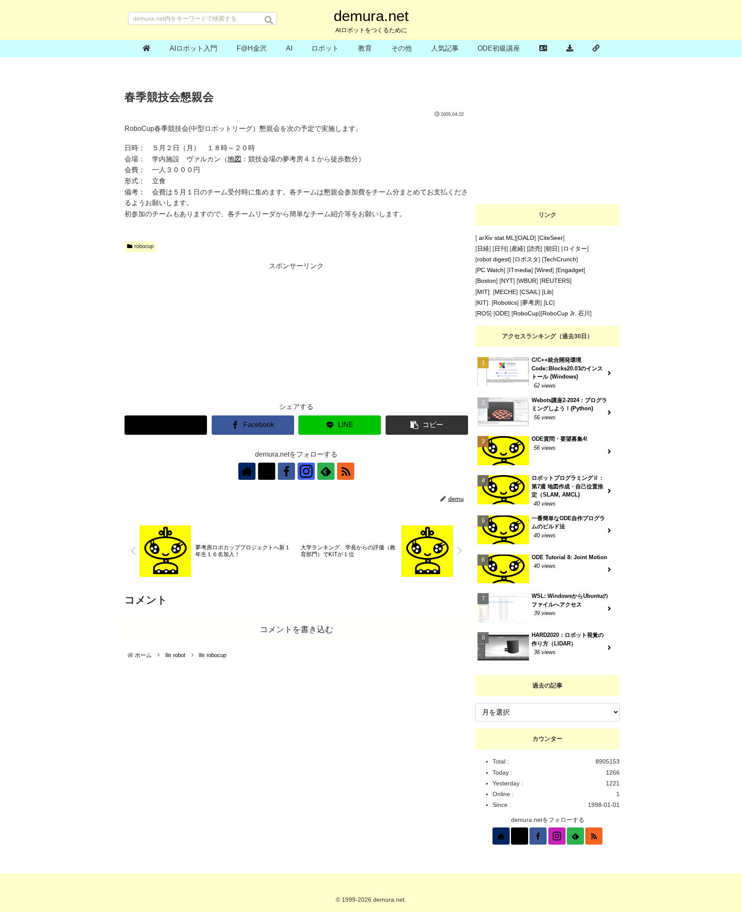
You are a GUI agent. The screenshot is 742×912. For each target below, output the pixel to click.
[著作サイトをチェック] (246, 471)
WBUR (527, 280)
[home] (146, 48)
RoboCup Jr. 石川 (566, 313)
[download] (570, 48)
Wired (544, 270)
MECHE (505, 291)
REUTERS (555, 280)
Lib (548, 291)
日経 (483, 248)
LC (549, 302)
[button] (269, 20)
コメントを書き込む (296, 629)
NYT (507, 280)
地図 (234, 159)
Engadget (570, 270)
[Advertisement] (296, 333)
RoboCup (526, 313)
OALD (526, 237)
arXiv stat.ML (495, 237)
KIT (482, 302)
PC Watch (490, 270)
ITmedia (520, 270)
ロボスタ (526, 259)
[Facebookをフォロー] (286, 471)
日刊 (500, 248)
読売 (535, 248)
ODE (501, 313)
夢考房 (531, 302)
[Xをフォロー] (266, 471)
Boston (486, 280)
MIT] (483, 291)
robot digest (493, 259)
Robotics (505, 302)
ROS (483, 313)
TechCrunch (560, 259)
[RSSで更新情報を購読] (345, 471)
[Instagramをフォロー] (306, 471)
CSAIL (529, 291)
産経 (517, 248)
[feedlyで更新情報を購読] (326, 471)
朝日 (552, 248)
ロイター (575, 248)
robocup (144, 246)
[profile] (543, 48)
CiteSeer (551, 237)
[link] (596, 48)
